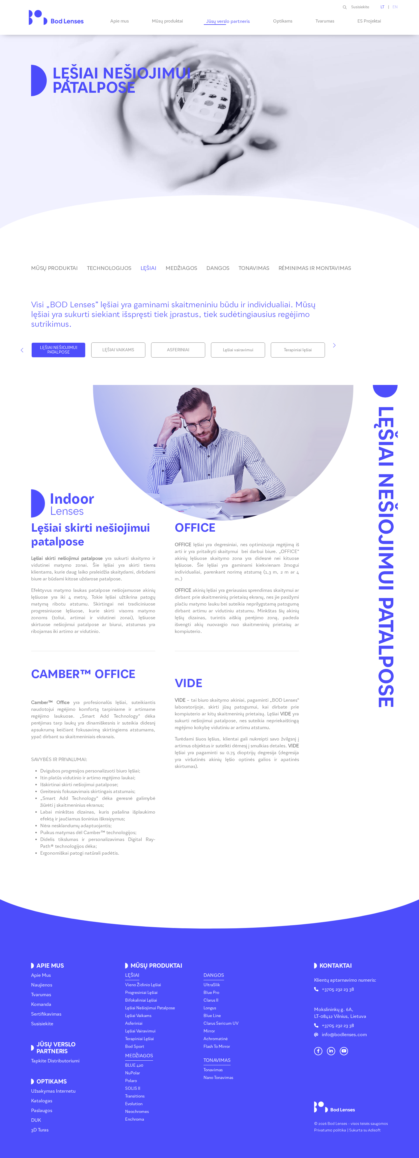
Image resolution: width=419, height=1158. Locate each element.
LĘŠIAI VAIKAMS (118, 350)
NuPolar (132, 1073)
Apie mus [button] (119, 21)
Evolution (134, 1103)
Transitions (135, 1096)
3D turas (39, 1130)
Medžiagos (181, 268)
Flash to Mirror (217, 1046)
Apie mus (41, 975)
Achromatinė (216, 1038)
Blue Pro (211, 992)
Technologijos (109, 268)
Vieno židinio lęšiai (143, 985)
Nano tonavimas (218, 1077)
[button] (22, 350)
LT (383, 7)
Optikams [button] (282, 21)
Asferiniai (134, 1023)
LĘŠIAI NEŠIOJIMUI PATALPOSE (58, 350)
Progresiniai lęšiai (141, 992)
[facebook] (318, 1051)
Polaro (131, 1080)
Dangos (217, 268)
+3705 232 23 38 (338, 989)
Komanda (41, 1004)
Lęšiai (148, 268)
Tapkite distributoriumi (55, 1061)
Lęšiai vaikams (138, 1015)
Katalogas (41, 1100)
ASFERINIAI (178, 350)
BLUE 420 (134, 1065)
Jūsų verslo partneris (228, 21)
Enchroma (134, 1119)
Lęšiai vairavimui (238, 350)
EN (395, 7)
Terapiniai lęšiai (298, 350)
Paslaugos (41, 1110)
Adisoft (374, 1130)
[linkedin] (331, 1051)
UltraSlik (212, 985)
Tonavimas (254, 268)
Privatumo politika (330, 1130)
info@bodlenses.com (344, 1034)
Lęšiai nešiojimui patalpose (150, 1008)
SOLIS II (132, 1088)
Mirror (209, 1031)
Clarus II (211, 1000)
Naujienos (41, 985)
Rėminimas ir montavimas (314, 268)
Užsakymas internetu (53, 1091)
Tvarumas (325, 21)
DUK (36, 1120)
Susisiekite (360, 7)
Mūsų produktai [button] (167, 21)
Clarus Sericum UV (221, 1023)
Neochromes (137, 1111)
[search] (347, 7)
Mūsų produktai (54, 268)
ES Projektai (369, 21)
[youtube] (344, 1051)
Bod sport (134, 1046)
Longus (210, 1008)
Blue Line (212, 1015)
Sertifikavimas (46, 1014)
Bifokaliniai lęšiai (141, 1000)
